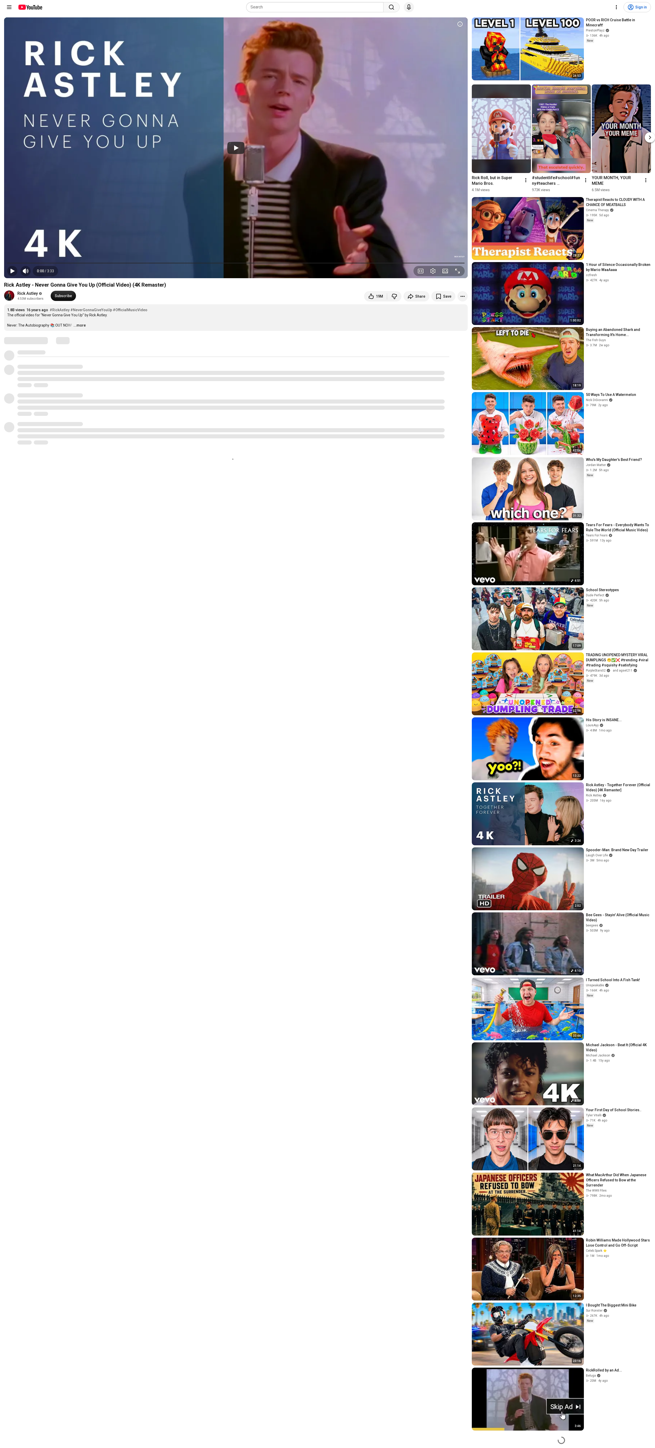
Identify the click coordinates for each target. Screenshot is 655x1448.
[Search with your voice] (409, 7)
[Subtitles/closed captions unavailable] (420, 271)
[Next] (650, 138)
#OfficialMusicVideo (130, 310)
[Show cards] (460, 24)
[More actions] (462, 296)
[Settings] (616, 7)
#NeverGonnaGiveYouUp (91, 310)
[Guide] (9, 7)
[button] (45, 271)
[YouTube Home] (30, 7)
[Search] (391, 7)
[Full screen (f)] (457, 271)
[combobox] (316, 7)
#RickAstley (60, 310)
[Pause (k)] (12, 271)
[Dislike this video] (394, 296)
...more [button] (79, 325)
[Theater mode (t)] (445, 271)
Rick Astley (27, 293)
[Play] (236, 148)
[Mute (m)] (25, 271)
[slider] (236, 263)
